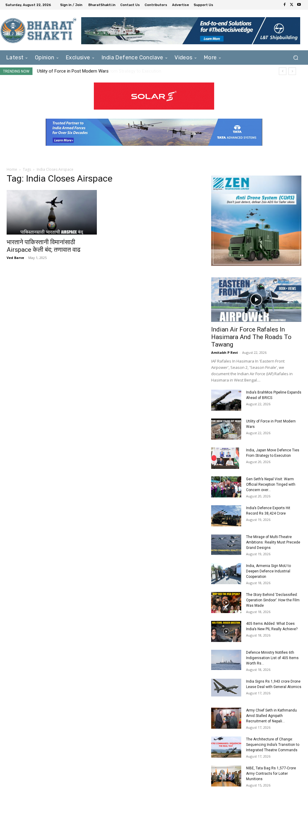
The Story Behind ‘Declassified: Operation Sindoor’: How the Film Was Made (273, 600)
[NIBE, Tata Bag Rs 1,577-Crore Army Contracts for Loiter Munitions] (226, 776)
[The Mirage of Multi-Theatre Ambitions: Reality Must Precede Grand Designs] (226, 544)
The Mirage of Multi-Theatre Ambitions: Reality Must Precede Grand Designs (273, 542)
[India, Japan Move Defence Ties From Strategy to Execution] (225, 458)
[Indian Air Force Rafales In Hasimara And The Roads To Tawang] (256, 299)
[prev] (282, 71)
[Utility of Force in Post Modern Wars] (226, 429)
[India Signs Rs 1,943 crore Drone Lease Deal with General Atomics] (226, 687)
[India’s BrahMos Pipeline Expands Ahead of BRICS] (226, 400)
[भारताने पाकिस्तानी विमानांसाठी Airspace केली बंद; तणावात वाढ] (52, 212)
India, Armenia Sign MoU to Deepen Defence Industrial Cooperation (268, 571)
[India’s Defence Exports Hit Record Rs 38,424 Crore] (226, 515)
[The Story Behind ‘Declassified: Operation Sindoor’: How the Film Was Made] (226, 602)
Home (12, 169)
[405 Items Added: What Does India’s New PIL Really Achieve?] (226, 631)
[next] (292, 71)
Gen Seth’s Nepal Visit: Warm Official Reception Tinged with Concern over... (270, 484)
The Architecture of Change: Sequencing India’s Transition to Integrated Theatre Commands (272, 744)
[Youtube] (299, 4)
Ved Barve (15, 257)
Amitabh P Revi (224, 352)
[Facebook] (284, 4)
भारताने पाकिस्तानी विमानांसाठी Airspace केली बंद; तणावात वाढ (43, 245)
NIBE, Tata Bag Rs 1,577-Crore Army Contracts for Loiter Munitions (271, 773)
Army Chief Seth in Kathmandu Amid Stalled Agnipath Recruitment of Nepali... (271, 715)
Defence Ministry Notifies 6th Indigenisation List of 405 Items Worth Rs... (272, 657)
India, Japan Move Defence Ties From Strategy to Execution (96, 71)
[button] (295, 58)
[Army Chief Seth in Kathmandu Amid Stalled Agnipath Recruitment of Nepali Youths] (226, 718)
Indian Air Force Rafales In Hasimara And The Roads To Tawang (251, 337)
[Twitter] (291, 4)
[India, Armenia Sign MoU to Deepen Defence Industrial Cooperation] (226, 573)
